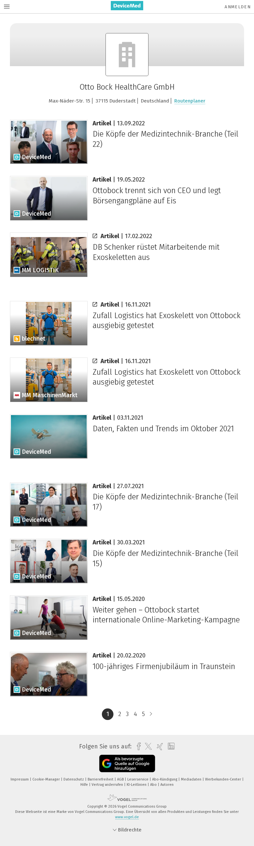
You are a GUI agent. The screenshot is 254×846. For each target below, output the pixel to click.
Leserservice (138, 779)
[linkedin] (169, 746)
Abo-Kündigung (165, 779)
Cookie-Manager (46, 779)
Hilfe (84, 785)
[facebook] (137, 746)
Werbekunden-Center (223, 779)
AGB (121, 779)
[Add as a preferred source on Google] (127, 763)
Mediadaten (191, 779)
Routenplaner (189, 101)
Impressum (20, 779)
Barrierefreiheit (101, 779)
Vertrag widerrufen (108, 785)
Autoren (167, 785)
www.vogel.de (127, 817)
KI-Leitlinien (137, 785)
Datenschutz (74, 779)
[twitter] (147, 746)
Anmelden (238, 7)
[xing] (158, 746)
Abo (154, 785)
